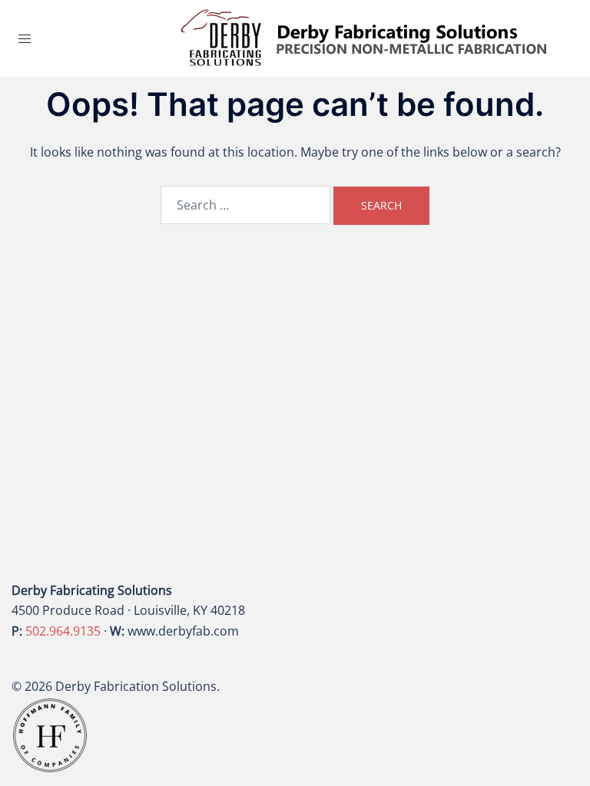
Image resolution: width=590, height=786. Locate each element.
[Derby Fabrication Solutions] (364, 36)
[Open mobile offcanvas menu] (24, 38)
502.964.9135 (63, 631)
